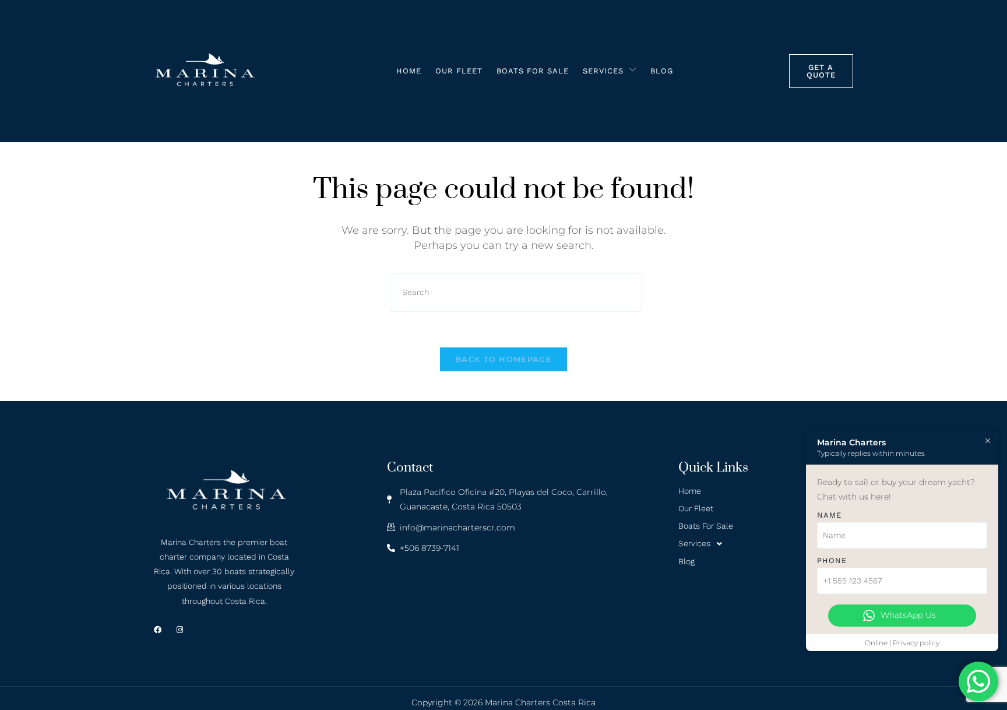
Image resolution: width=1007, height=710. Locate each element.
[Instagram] (180, 630)
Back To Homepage (503, 359)
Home (408, 70)
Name (829, 515)
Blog (661, 70)
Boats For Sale (533, 70)
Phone (832, 560)
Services (603, 70)
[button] (765, 544)
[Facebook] (157, 630)
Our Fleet (459, 70)
